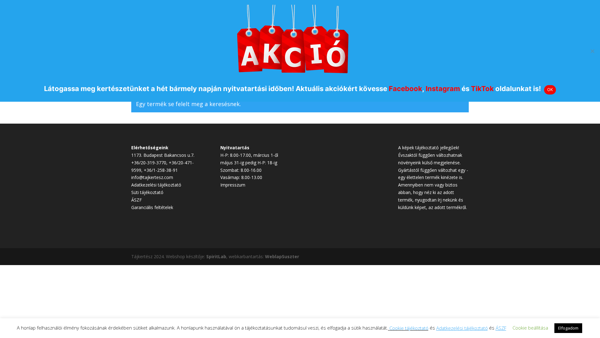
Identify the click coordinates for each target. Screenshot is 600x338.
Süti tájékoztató (147, 192)
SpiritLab (216, 256)
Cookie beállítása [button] (530, 328)
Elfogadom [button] (568, 328)
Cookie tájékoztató (408, 328)
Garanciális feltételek (152, 207)
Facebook (405, 88)
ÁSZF (136, 200)
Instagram (443, 88)
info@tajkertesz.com (152, 177)
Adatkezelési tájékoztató (156, 185)
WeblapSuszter (282, 256)
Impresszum (232, 185)
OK (550, 89)
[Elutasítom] (592, 51)
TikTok (482, 88)
